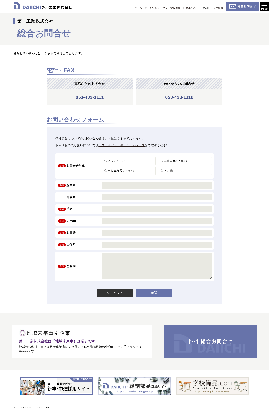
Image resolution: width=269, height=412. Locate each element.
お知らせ (155, 8)
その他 (168, 170)
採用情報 (218, 8)
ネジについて (116, 160)
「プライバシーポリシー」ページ (121, 145)
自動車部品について (121, 170)
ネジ (165, 8)
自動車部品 (189, 8)
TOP (264, 403)
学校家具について (176, 160)
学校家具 (175, 8)
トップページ (139, 8)
